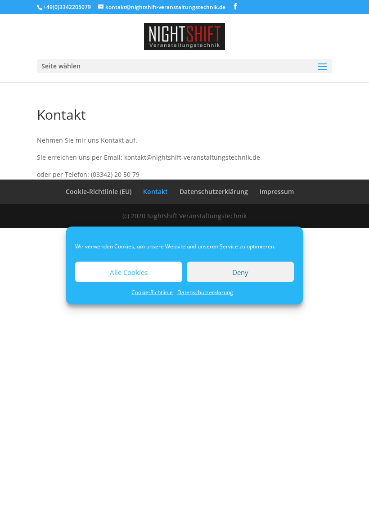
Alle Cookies (129, 271)
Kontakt (155, 191)
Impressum (277, 191)
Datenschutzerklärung (205, 292)
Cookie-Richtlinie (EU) (98, 191)
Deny (240, 271)
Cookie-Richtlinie (152, 292)
